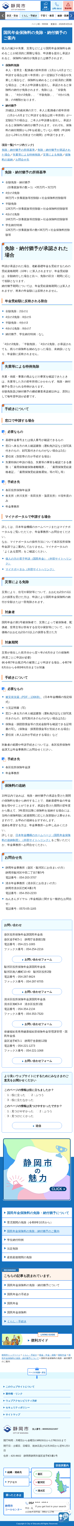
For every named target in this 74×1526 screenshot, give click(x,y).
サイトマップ (13, 1414)
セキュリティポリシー (18, 1407)
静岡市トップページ (11, 1355)
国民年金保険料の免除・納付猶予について (38, 1213)
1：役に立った (16, 1095)
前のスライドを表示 (2, 16)
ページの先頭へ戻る (37, 1372)
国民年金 (12, 1303)
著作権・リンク (14, 1393)
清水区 (41, 1490)
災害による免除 (52, 154)
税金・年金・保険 (47, 1355)
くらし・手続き (17, 1321)
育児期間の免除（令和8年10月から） (30, 1222)
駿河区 (41, 1482)
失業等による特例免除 (26, 154)
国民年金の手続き (18, 1294)
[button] (46, 6)
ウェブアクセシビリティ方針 (21, 1400)
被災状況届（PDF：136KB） (24, 697)
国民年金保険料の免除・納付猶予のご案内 (33, 1231)
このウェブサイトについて (20, 1386)
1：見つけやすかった (20, 1111)
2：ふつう (37, 1095)
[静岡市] (14, 6)
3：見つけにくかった (20, 1116)
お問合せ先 (22, 159)
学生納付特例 (15, 1239)
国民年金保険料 (17, 1312)
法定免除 (12, 1248)
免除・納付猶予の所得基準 (18, 149)
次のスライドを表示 (71, 16)
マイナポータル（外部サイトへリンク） (30, 569)
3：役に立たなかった (20, 1100)
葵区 (40, 1474)
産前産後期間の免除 (19, 1257)
